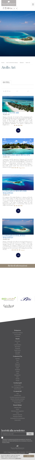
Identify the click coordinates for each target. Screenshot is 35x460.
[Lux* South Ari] (18, 104)
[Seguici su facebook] (3, 8)
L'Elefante (17, 336)
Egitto (17, 367)
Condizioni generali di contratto (17, 397)
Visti (18, 393)
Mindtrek (17, 354)
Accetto (29, 456)
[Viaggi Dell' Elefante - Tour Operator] (9, 3)
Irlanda (17, 380)
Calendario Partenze (17, 332)
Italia (17, 377)
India (17, 373)
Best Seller (17, 346)
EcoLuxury (17, 341)
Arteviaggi (17, 352)
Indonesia (17, 366)
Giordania (17, 369)
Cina (17, 362)
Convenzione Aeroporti (17, 401)
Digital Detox (17, 350)
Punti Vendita (17, 334)
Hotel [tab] (6, 82)
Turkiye (17, 371)
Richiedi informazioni (17, 266)
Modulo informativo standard (17, 399)
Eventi (17, 409)
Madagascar (17, 375)
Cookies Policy (18, 458)
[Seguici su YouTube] (8, 8)
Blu (17, 343)
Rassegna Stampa (17, 416)
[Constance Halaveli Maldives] (18, 227)
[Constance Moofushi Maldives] (18, 182)
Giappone (17, 364)
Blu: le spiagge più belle (17, 387)
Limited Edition (17, 344)
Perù (17, 360)
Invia (30, 434)
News (17, 413)
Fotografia (17, 348)
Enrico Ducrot (17, 389)
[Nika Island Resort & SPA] (18, 146)
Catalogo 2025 (17, 407)
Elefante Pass (17, 395)
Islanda (17, 378)
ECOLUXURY (17, 385)
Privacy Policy (17, 402)
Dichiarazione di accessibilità (17, 418)
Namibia (17, 358)
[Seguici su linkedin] (11, 8)
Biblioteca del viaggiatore (17, 411)
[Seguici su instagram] (6, 8)
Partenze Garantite (17, 414)
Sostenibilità (18, 420)
